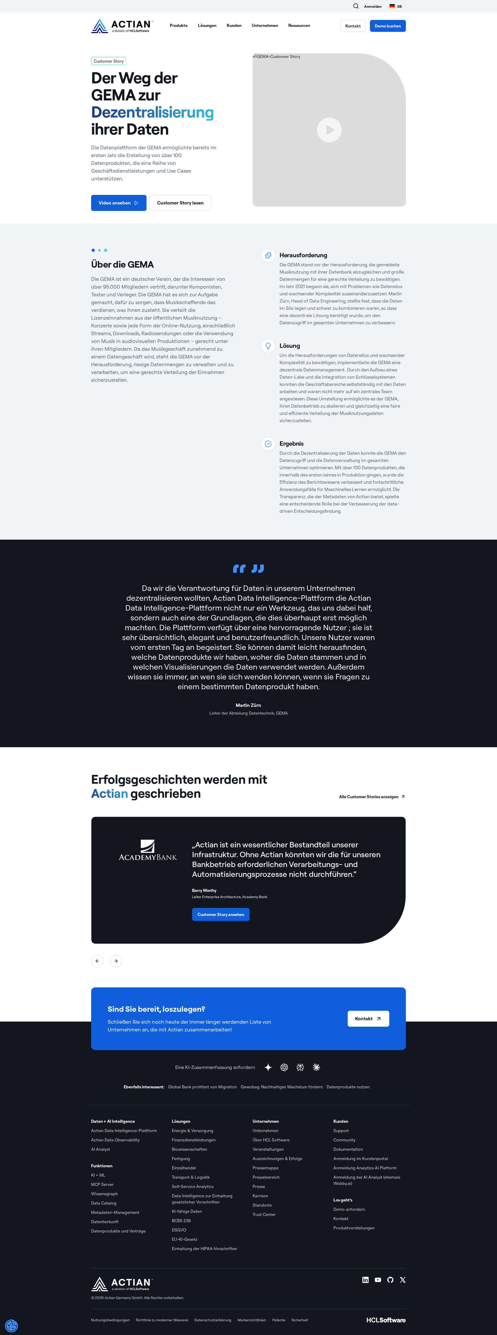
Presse (259, 1186)
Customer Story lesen (180, 203)
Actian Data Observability (115, 1139)
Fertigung (181, 1158)
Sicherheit (299, 1320)
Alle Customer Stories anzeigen (368, 796)
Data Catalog (103, 1203)
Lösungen (207, 25)
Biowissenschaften (189, 1149)
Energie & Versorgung (192, 1130)
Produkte (179, 25)
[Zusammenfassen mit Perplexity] (300, 1067)
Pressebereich (266, 1177)
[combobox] (396, 6)
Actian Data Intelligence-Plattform (124, 1130)
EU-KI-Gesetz (185, 1239)
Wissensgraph (104, 1193)
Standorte (262, 1205)
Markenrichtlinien (252, 1320)
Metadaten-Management (115, 1212)
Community (344, 1139)
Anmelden (373, 6)
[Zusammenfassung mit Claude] (316, 1067)
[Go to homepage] (122, 26)
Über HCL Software (271, 1139)
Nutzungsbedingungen (110, 1320)
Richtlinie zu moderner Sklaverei (162, 1320)
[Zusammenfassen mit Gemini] (268, 1067)
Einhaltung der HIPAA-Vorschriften (204, 1248)
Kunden (234, 25)
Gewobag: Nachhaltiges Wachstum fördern (282, 1086)
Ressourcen (299, 25)
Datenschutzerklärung (212, 1320)
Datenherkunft (105, 1221)
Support (341, 1130)
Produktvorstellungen (354, 1227)
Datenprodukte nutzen (348, 1086)
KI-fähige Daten (187, 1211)
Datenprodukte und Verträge (118, 1231)
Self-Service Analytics (193, 1186)
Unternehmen (265, 25)
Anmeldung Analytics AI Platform (365, 1167)
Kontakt (353, 25)
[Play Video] (329, 130)
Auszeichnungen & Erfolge (277, 1158)
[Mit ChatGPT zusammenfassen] (284, 1067)
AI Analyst (100, 1149)
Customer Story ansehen (221, 914)
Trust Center (264, 1214)
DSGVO (179, 1230)
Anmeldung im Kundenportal (360, 1158)
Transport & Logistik (191, 1177)
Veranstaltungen (268, 1149)
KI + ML (98, 1175)
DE (399, 6)
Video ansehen (115, 203)
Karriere (260, 1195)
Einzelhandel (184, 1167)
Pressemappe (266, 1167)
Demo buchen (388, 25)
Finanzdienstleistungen (194, 1139)
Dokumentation (348, 1149)
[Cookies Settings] (11, 1325)
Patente (278, 1320)
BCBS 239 (181, 1220)
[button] (97, 961)
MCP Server (102, 1184)
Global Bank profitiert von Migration (202, 1086)
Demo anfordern (349, 1209)
